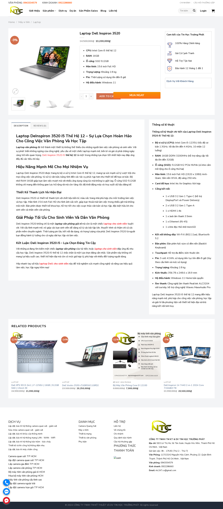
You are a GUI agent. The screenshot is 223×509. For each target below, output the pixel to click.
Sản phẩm (48, 10)
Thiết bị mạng (85, 433)
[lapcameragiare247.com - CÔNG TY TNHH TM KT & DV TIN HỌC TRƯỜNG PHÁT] (16, 11)
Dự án (73, 10)
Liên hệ (113, 10)
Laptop (37, 22)
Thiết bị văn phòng (87, 437)
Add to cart (108, 96)
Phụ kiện (83, 441)
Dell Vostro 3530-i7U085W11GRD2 (80, 385)
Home (11, 22)
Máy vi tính (24, 22)
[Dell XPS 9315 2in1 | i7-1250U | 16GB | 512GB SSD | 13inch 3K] (35, 356)
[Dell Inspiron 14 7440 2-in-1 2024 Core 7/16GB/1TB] (188, 356)
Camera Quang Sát (87, 426)
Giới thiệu (34, 10)
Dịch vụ (63, 10)
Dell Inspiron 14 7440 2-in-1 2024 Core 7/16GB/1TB (184, 386)
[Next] (70, 63)
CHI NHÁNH (185, 2)
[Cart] (213, 10)
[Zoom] (15, 91)
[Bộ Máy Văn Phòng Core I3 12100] (137, 356)
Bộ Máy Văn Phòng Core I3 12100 (130, 385)
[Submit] (194, 10)
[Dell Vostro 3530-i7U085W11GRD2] (86, 356)
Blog (103, 10)
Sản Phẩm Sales (88, 10)
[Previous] (16, 63)
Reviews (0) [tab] (40, 125)
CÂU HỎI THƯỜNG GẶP (204, 2)
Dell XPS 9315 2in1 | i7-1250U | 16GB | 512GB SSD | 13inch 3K (35, 386)
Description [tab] (21, 125)
